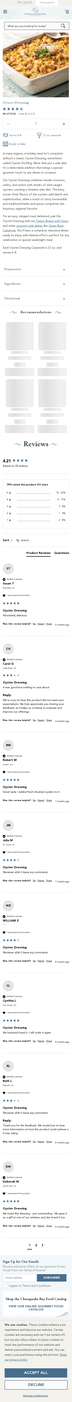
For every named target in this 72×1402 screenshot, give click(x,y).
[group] (36, 461)
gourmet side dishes (29, 226)
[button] (5, 12)
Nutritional (12, 298)
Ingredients (12, 284)
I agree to (30, 1286)
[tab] (38, 554)
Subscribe (51, 1277)
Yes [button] (34, 624)
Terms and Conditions (36, 1286)
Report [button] (41, 624)
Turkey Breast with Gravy (51, 221)
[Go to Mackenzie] (25, 3)
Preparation (12, 269)
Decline (36, 1385)
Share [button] (49, 624)
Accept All (36, 1373)
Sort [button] (6, 540)
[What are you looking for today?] (63, 26)
